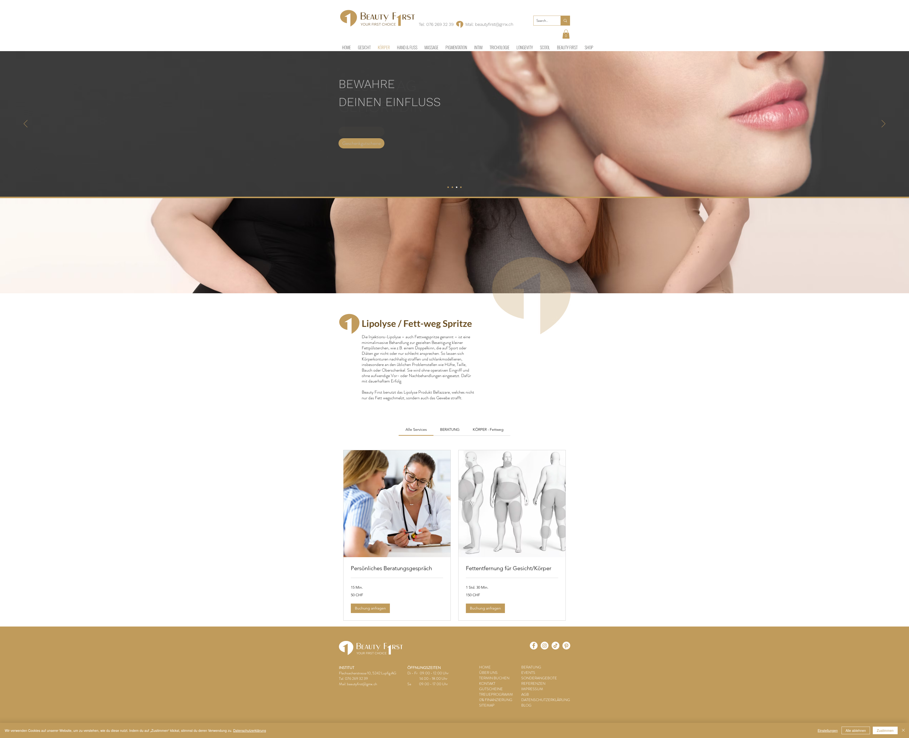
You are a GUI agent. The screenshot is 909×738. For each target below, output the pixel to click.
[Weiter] (883, 124)
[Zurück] (25, 124)
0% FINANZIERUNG (495, 699)
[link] (416, 429)
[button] (566, 34)
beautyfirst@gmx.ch (494, 24)
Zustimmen (885, 730)
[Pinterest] (566, 645)
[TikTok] (555, 645)
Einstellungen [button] (828, 730)
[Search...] (565, 20)
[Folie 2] (452, 187)
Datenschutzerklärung (249, 730)
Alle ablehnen (856, 730)
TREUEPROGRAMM (496, 694)
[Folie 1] (448, 187)
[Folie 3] (456, 187)
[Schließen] (903, 730)
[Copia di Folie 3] (461, 187)
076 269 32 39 (440, 24)
